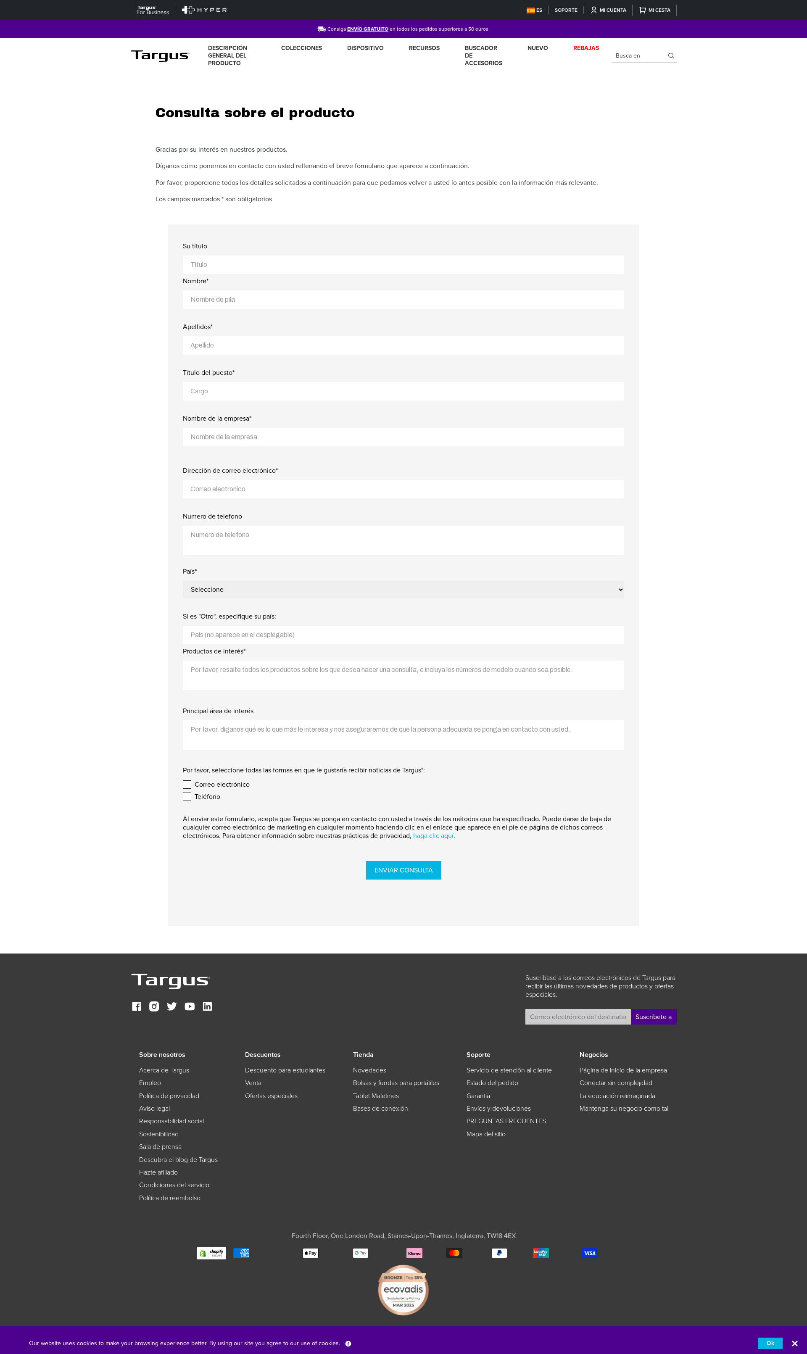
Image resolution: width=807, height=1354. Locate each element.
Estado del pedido (492, 1083)
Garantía (478, 1096)
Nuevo (537, 48)
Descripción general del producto (227, 56)
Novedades (369, 1070)
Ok (770, 1343)
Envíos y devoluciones (499, 1108)
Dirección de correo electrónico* (230, 470)
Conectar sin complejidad (616, 1083)
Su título (195, 246)
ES (539, 10)
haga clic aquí (433, 836)
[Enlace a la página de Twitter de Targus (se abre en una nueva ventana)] (172, 1007)
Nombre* (195, 281)
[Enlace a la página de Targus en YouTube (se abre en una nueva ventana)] (189, 1007)
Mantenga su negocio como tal (624, 1108)
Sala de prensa (160, 1147)
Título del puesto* (209, 373)
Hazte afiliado (158, 1172)
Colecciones (301, 48)
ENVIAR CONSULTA (403, 870)
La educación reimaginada (617, 1096)
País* (190, 571)
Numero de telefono (212, 516)
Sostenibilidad (159, 1134)
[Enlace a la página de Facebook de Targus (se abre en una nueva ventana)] (136, 1007)
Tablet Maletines (376, 1096)
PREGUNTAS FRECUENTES (506, 1121)
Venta (253, 1083)
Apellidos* (198, 327)
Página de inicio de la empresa (623, 1070)
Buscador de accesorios (483, 56)
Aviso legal (154, 1108)
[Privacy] (348, 1343)
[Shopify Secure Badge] (211, 1252)
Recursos (424, 48)
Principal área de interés (218, 711)
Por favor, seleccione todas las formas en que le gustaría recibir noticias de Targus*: (304, 770)
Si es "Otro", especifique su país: (229, 616)
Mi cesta (659, 10)
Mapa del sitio (486, 1134)
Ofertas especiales (271, 1096)
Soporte (566, 10)
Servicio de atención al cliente (509, 1070)
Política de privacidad (169, 1096)
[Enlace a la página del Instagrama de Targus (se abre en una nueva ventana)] (154, 1007)
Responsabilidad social (171, 1121)
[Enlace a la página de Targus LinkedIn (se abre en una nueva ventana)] (207, 1007)
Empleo (150, 1083)
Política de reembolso (169, 1198)
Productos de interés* (214, 651)
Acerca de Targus (164, 1070)
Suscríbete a (654, 1017)
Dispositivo (365, 48)
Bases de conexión (380, 1108)
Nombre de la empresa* (217, 418)
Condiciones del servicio (174, 1185)
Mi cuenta (613, 10)
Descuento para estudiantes (285, 1070)
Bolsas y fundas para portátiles (396, 1083)
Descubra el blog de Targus (178, 1160)
